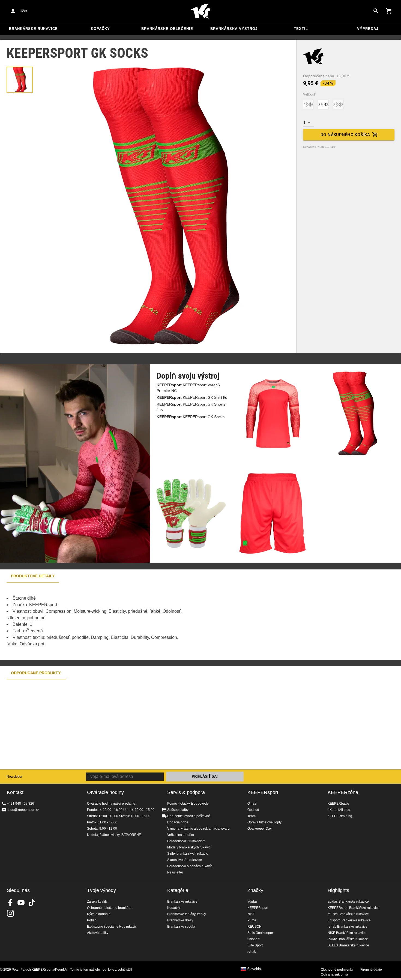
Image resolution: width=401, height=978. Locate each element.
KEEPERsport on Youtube (21, 902)
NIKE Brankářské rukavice (347, 933)
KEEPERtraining (340, 816)
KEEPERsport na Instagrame (10, 913)
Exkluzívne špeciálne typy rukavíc (112, 926)
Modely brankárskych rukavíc (188, 847)
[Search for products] (375, 10)
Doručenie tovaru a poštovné (188, 816)
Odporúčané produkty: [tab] (36, 673)
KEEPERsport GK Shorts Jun (191, 407)
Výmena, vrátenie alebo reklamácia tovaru (198, 828)
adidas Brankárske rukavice (348, 901)
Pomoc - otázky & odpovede (188, 803)
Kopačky (100, 29)
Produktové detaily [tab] (33, 576)
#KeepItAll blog (339, 810)
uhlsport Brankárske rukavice (349, 920)
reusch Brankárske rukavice (348, 914)
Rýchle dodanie (98, 914)
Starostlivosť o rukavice (184, 860)
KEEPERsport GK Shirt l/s (192, 397)
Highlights (338, 890)
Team (251, 816)
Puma (251, 920)
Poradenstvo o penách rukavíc (189, 866)
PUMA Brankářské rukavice (348, 939)
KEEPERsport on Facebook (10, 902)
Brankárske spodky (181, 926)
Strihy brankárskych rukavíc (187, 854)
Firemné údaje (371, 969)
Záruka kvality (97, 901)
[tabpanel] (95, 621)
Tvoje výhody (101, 890)
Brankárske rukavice (33, 29)
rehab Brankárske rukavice (347, 926)
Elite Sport (255, 945)
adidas (252, 901)
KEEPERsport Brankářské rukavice (353, 908)
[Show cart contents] (389, 10)
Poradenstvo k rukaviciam (186, 841)
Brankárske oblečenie (167, 29)
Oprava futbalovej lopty (264, 822)
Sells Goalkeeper (260, 933)
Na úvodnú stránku (200, 11)
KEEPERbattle (338, 803)
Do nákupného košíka (345, 134)
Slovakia (254, 969)
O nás (251, 803)
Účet (23, 11)
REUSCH (254, 926)
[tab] (20, 80)
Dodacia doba (177, 822)
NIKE (251, 914)
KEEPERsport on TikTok (31, 902)
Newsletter (14, 776)
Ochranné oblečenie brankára (109, 908)
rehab (251, 952)
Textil (301, 29)
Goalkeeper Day (259, 828)
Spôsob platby (177, 810)
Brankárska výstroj (234, 29)
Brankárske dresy (180, 920)
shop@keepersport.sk (23, 810)
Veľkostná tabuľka (180, 835)
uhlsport (253, 939)
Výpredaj (367, 29)
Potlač (91, 920)
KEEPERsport (262, 792)
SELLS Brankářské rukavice (348, 945)
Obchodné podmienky (337, 969)
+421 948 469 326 (20, 803)
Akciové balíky (97, 933)
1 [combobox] (304, 122)
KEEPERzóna (343, 792)
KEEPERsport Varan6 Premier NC (188, 388)
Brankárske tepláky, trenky (186, 914)
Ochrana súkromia (334, 974)
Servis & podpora (186, 792)
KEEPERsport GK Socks (191, 417)
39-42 (323, 104)
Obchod (253, 810)
